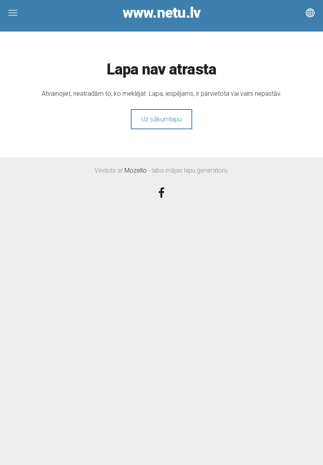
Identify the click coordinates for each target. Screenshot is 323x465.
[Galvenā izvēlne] (13, 13)
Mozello (135, 170)
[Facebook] (161, 192)
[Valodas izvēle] (310, 13)
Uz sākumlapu (161, 119)
